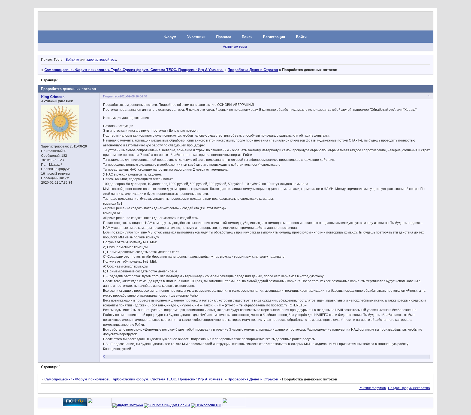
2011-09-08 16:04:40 (133, 96)
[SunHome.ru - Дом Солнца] (167, 405)
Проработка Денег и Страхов (253, 70)
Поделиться (111, 96)
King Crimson (53, 97)
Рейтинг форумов (372, 388)
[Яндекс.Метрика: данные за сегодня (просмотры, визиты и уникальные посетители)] (127, 405)
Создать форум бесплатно (409, 388)
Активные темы (235, 46)
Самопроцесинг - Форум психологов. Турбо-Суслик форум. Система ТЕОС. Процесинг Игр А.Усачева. (134, 70)
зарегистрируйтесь (101, 60)
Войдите (72, 60)
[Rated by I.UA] (99, 405)
